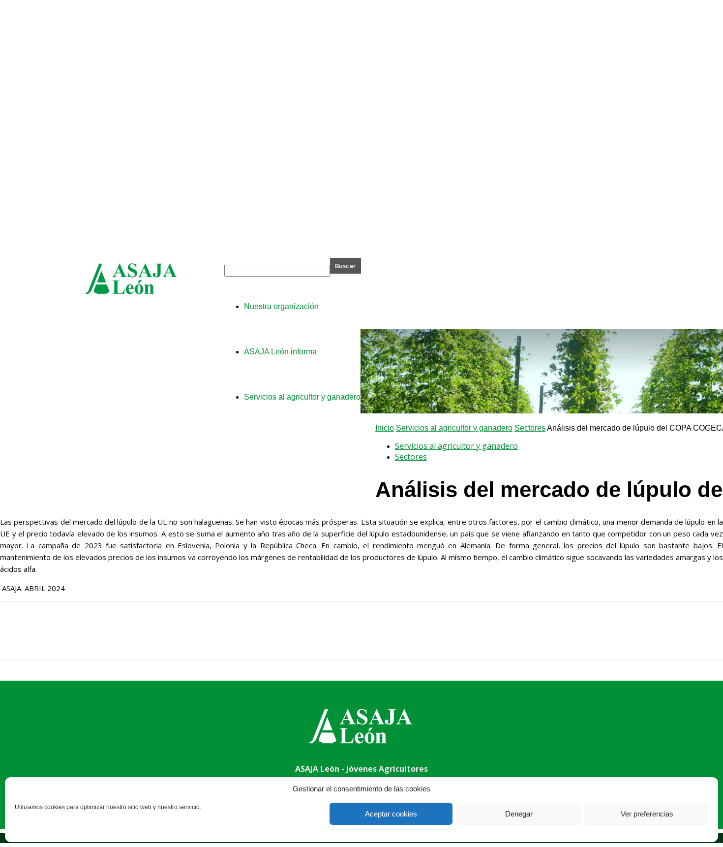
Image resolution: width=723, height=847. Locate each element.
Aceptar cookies (391, 814)
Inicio (384, 428)
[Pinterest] (87, 639)
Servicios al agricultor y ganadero (454, 428)
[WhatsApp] (122, 639)
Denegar (519, 814)
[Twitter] (51, 639)
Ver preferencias (647, 814)
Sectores (529, 428)
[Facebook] (16, 639)
